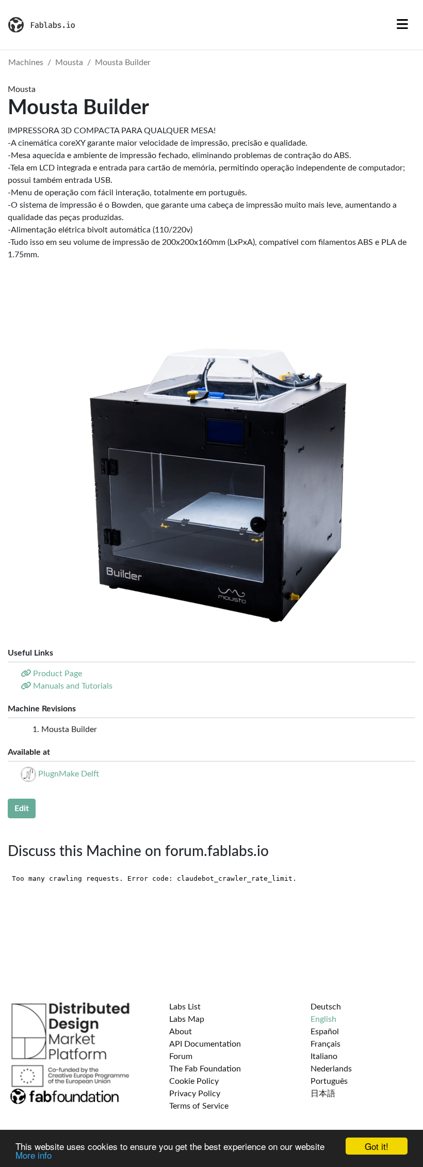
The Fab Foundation (205, 1069)
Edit (21, 808)
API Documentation (205, 1044)
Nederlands (331, 1069)
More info (33, 1154)
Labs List (185, 1007)
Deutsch (326, 1007)
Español (325, 1032)
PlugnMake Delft (68, 774)
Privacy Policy (194, 1094)
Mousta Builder (123, 62)
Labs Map (186, 1019)
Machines (25, 62)
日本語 (323, 1094)
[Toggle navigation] (402, 25)
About (180, 1032)
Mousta (69, 62)
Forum (180, 1056)
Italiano (324, 1056)
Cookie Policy (194, 1081)
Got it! (376, 1146)
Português (329, 1081)
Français (325, 1044)
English (323, 1019)
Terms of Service (199, 1106)
